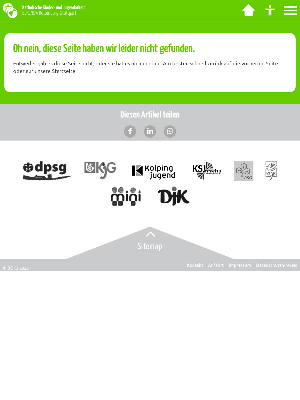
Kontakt (195, 265)
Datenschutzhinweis (276, 265)
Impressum (240, 265)
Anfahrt (216, 265)
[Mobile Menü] (290, 10)
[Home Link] (248, 10)
